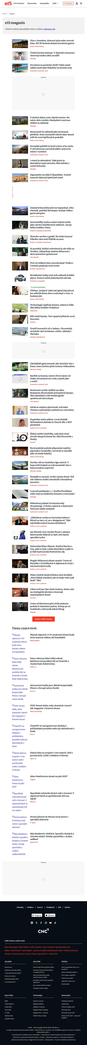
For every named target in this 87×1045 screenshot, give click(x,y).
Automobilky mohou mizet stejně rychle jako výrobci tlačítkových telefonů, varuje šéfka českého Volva (51, 225)
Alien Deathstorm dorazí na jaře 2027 (48, 776)
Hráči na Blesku (35, 947)
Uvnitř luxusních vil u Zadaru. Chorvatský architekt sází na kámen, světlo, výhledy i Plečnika (51, 331)
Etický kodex (49, 1040)
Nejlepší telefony (38, 1004)
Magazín (12, 14)
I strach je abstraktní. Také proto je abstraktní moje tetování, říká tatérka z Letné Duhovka (49, 163)
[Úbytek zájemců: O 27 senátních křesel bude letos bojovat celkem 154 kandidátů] (20, 643)
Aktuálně (8, 962)
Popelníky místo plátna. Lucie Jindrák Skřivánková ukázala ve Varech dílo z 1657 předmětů (51, 422)
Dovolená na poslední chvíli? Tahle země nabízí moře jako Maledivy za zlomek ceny (51, 66)
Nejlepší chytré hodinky (40, 1010)
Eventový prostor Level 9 (21, 954)
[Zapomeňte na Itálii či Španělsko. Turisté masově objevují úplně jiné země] (20, 177)
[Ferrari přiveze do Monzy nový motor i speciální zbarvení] (20, 822)
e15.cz (4, 14)
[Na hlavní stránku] (8, 3)
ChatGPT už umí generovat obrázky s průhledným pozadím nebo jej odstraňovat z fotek (52, 729)
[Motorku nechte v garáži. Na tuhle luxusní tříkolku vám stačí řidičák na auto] (20, 239)
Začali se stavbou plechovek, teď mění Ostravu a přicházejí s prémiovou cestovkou (52, 408)
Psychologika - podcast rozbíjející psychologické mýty (42, 950)
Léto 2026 (36, 962)
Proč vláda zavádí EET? (69, 975)
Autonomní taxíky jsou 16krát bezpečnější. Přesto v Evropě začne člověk (51, 686)
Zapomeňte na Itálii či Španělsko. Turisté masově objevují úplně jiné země (50, 176)
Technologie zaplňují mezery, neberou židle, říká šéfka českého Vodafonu (52, 306)
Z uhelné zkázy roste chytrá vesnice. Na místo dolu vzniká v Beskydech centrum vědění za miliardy (50, 120)
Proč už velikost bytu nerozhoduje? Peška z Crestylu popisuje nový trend (51, 264)
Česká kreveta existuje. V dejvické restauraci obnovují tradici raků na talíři (52, 54)
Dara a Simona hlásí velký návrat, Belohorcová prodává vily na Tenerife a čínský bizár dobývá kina (49, 661)
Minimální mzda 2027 (68, 1013)
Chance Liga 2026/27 (39, 954)
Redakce (30, 907)
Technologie (37, 995)
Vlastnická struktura (66, 1037)
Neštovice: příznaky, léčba (13, 970)
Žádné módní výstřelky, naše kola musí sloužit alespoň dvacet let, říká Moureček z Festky (51, 436)
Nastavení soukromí (52, 1037)
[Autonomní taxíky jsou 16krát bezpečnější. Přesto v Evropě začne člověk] (20, 692)
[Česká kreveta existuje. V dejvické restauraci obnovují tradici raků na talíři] (20, 55)
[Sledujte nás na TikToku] (55, 922)
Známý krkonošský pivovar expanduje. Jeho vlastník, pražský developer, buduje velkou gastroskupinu (52, 210)
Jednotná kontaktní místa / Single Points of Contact (28, 1040)
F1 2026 (7, 1013)
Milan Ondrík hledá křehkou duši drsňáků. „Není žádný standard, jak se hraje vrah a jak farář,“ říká (52, 578)
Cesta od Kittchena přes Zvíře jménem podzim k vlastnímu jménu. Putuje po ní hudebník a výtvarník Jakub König (50, 606)
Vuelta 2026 (53, 954)
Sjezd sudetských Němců (69, 972)
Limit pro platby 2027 (68, 1007)
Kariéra (67, 907)
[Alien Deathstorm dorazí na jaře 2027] (20, 781)
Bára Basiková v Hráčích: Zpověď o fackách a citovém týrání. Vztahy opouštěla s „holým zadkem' (52, 836)
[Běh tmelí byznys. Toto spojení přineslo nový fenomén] (20, 319)
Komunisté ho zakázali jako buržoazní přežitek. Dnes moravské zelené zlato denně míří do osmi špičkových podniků (52, 135)
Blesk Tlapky (23, 947)
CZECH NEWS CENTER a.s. (51, 1027)
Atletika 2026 (9, 1016)
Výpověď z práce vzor (68, 981)
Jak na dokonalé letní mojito (42, 985)
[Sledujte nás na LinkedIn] (32, 922)
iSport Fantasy (48, 947)
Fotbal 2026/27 (9, 1004)
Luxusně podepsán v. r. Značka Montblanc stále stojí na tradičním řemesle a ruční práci (52, 492)
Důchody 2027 (66, 1010)
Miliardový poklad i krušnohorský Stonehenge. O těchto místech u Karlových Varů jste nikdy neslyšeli (51, 506)
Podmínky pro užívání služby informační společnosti (57, 1035)
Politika (64, 962)
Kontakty (20, 907)
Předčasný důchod (67, 1001)
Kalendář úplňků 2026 (11, 979)
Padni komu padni (67, 978)
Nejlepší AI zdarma (39, 1007)
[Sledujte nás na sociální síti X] (36, 922)
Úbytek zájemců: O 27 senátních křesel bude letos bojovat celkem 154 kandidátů (52, 636)
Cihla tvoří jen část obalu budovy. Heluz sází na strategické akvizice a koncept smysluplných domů (52, 592)
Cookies (41, 1037)
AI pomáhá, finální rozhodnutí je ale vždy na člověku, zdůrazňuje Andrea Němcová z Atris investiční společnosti (52, 251)
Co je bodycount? (10, 982)
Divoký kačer (66, 984)
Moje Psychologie (11, 947)
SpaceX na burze (38, 1001)
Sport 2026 (9, 995)
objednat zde (49, 29)
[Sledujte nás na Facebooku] (41, 922)
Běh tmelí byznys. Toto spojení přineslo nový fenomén (52, 317)
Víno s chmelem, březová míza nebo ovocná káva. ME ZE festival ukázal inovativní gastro (52, 42)
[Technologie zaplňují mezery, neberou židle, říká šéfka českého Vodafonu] (20, 308)
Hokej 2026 (8, 1007)
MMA (6, 1001)
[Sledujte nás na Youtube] (50, 922)
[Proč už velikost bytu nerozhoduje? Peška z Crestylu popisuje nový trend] (20, 266)
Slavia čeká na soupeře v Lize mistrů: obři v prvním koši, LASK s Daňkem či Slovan (51, 754)
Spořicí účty (65, 1004)
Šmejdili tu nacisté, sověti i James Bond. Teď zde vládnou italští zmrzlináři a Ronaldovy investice (52, 479)
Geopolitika (44, 3)
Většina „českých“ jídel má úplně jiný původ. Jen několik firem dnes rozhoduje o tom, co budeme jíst (52, 293)
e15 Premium (18, 3)
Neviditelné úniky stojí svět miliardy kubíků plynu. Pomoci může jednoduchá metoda (52, 276)
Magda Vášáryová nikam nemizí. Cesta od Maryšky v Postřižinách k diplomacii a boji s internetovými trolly (52, 563)
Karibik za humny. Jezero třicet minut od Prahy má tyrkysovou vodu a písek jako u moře (50, 379)
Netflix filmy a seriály (39, 1016)
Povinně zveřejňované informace (65, 1040)
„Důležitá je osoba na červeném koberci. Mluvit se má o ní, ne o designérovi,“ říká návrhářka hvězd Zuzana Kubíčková (50, 520)
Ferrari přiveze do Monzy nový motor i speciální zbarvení (49, 818)
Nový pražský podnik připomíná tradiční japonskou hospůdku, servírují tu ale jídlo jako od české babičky (51, 451)
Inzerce (40, 907)
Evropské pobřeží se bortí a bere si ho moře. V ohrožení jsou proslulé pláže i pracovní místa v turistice (52, 149)
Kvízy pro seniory (10, 976)
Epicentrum (8, 967)
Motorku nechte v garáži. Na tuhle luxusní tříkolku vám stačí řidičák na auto (51, 237)
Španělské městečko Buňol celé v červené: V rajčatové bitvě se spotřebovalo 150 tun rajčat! (52, 796)
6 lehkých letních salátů (40, 988)
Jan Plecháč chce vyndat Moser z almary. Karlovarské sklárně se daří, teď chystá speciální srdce (50, 535)
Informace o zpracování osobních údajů (25, 1037)
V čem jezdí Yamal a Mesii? (13, 973)
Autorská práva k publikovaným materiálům (26, 1035)
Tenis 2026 (8, 1010)
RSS (59, 907)
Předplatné (50, 907)
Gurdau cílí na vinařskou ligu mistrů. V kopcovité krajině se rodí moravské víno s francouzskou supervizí (50, 465)
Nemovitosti (15, 950)
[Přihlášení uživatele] (77, 3)
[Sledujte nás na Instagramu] (46, 922)
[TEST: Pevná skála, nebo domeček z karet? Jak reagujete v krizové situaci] (20, 712)
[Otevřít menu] (81, 3)
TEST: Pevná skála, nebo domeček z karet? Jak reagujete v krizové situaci (51, 707)
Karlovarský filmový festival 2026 (43, 967)
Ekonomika (31, 3)
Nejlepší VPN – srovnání (40, 1013)
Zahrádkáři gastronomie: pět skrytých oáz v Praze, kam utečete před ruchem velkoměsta (52, 365)
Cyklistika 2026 (9, 1019)
